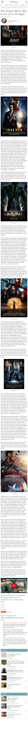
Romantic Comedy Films (13, 683)
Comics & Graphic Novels (13, 652)
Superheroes (10, 675)
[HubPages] (14, 2)
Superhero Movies (12, 668)
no (3, 607)
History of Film (11, 712)
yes (3, 604)
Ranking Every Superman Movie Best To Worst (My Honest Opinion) (15, 707)
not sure (4, 609)
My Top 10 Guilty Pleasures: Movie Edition (13, 637)
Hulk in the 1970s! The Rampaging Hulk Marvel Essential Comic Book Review (15, 663)
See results (9, 611)
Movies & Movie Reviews (13, 696)
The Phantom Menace (16, 71)
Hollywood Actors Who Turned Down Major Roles (15, 622)
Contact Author (10, 22)
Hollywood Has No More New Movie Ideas (13, 629)
